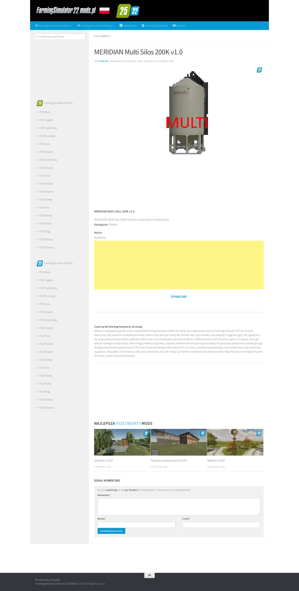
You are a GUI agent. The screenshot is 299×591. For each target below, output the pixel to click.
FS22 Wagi (44, 391)
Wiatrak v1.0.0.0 (216, 460)
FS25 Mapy (44, 112)
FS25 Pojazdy (46, 167)
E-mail (186, 518)
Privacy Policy (42, 579)
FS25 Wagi (44, 231)
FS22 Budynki (46, 351)
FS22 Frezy (44, 335)
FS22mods (102, 61)
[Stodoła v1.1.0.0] (122, 442)
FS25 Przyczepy (47, 135)
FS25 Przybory (47, 247)
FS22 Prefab (45, 383)
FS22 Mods (70, 583)
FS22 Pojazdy (46, 328)
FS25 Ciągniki (46, 120)
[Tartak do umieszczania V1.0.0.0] (179, 442)
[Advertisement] (179, 181)
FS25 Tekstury (46, 239)
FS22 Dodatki (46, 343)
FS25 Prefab (45, 223)
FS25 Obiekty (46, 199)
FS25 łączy (44, 143)
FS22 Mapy (44, 272)
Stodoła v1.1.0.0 (103, 460)
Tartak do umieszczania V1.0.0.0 (169, 460)
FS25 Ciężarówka (48, 128)
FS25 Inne (44, 207)
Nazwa (102, 518)
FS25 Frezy (44, 175)
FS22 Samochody (48, 320)
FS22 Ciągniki (46, 280)
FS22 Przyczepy (47, 296)
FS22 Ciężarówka (48, 288)
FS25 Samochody (48, 159)
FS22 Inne (44, 367)
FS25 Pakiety (45, 215)
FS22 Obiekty (102, 36)
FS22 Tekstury (46, 399)
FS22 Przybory (47, 407)
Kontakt (56, 579)
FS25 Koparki (46, 151)
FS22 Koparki (46, 312)
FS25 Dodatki (46, 183)
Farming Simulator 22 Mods (49, 583)
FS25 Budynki (46, 191)
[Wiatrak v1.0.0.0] (235, 442)
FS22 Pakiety (45, 375)
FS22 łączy (44, 304)
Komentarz (104, 495)
